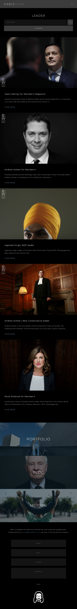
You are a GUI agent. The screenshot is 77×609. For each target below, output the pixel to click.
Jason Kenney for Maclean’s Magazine (25, 94)
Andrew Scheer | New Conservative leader (27, 321)
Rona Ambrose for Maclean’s (20, 396)
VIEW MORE (10, 107)
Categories (38, 28)
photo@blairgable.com (30, 532)
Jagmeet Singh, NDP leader (19, 245)
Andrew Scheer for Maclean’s (20, 170)
